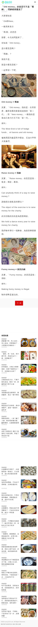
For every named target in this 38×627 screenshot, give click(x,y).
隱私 (17, 624)
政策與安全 (9, 624)
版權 (19, 624)
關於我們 (3, 624)
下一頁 (19, 303)
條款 (14, 624)
